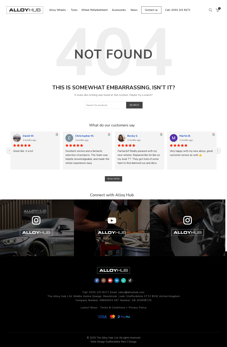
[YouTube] (110, 280)
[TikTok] (130, 280)
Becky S (132, 136)
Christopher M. (84, 136)
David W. (28, 136)
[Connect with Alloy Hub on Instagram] (38, 227)
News (134, 10)
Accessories (119, 10)
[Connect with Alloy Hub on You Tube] (113, 227)
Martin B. (185, 136)
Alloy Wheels (57, 10)
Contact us (151, 10)
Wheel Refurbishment (94, 10)
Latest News (89, 307)
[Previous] (9, 150)
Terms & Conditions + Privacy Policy (123, 307)
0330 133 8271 (99, 292)
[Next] (218, 150)
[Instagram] (103, 280)
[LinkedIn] (116, 280)
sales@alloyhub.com (131, 292)
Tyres (74, 10)
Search (134, 105)
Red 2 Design (128, 341)
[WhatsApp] (123, 280)
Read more (113, 178)
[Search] (210, 9)
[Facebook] (96, 280)
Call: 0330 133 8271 (177, 10)
